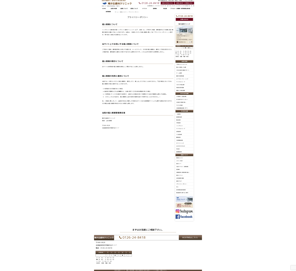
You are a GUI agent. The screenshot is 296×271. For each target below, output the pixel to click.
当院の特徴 (114, 8)
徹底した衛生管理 (180, 90)
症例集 (155, 8)
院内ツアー (179, 163)
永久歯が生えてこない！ (182, 99)
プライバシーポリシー (181, 184)
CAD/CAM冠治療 (180, 84)
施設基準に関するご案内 (182, 192)
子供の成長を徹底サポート (182, 70)
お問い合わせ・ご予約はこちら (184, 3)
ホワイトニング (180, 143)
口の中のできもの (180, 146)
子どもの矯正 (179, 105)
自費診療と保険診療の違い (182, 172)
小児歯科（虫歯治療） (181, 96)
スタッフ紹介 (179, 160)
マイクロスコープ (180, 81)
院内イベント (179, 175)
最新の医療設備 (180, 76)
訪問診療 (178, 131)
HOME (104, 8)
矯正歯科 (178, 120)
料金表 (165, 8)
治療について (124, 8)
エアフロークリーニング (182, 79)
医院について (134, 8)
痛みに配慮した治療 (181, 67)
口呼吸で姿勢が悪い (181, 102)
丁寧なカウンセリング (181, 64)
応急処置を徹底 (180, 178)
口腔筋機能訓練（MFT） (182, 108)
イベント (144, 8)
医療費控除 (179, 152)
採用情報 (108, 11)
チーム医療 (179, 73)
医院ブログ (179, 181)
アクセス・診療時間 (175, 9)
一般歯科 (178, 114)
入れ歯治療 (179, 134)
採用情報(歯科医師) (185, 9)
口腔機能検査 (179, 140)
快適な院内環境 (180, 87)
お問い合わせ (184, 19)
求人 (177, 187)
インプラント (179, 125)
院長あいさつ (179, 158)
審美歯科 (178, 137)
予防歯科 (178, 122)
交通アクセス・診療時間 (182, 166)
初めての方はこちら (167, 3)
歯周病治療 (179, 117)
